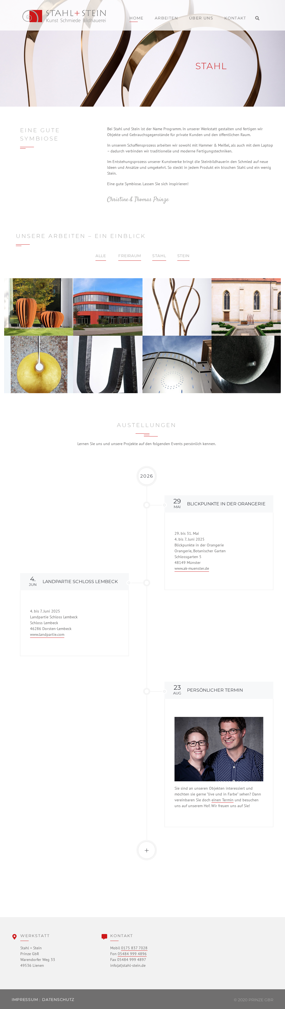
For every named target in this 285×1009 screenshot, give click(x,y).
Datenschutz (58, 999)
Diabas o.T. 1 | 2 (246, 364)
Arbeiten (166, 18)
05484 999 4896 (132, 953)
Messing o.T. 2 (177, 306)
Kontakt (235, 18)
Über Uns (201, 18)
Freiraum (129, 255)
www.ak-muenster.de (192, 568)
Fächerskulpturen (39, 306)
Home (136, 18)
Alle (100, 255)
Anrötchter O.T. (38, 364)
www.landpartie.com (47, 634)
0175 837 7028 (134, 947)
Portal (177, 364)
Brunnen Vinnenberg (246, 307)
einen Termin (223, 799)
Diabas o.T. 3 (108, 364)
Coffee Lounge (107, 306)
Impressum (25, 999)
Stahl (159, 255)
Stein (183, 255)
